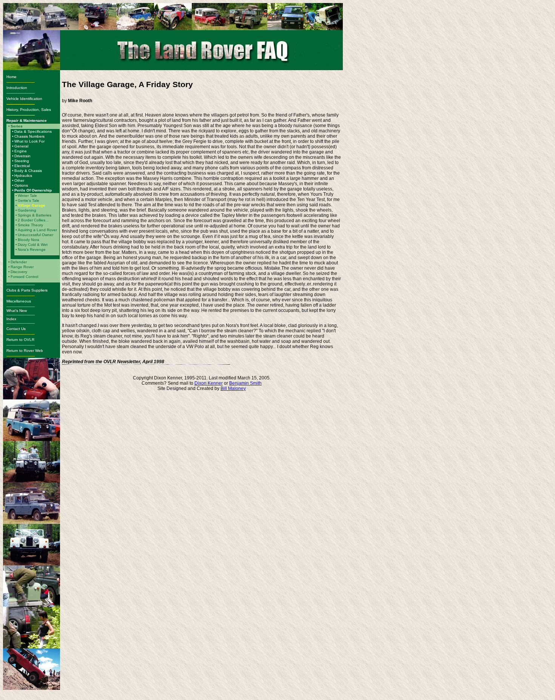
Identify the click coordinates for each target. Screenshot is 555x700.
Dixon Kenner (208, 383)
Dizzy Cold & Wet (33, 245)
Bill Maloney (233, 388)
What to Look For (29, 141)
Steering (21, 161)
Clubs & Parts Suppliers (27, 290)
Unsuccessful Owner (35, 235)
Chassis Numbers (29, 136)
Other (19, 180)
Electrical (22, 166)
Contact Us (16, 329)
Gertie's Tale (28, 200)
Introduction (16, 88)
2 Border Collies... (33, 220)
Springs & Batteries (34, 215)
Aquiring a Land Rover (37, 230)
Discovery (19, 272)
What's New (16, 311)
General (21, 146)
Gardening (27, 210)
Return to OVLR (20, 340)
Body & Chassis (28, 171)
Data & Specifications (33, 131)
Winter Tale (27, 195)
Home (11, 77)
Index (11, 319)
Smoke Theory (30, 225)
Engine (20, 151)
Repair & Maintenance (26, 120)
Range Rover (22, 267)
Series (17, 126)
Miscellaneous (18, 301)
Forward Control (24, 277)
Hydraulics (23, 175)
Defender (19, 262)
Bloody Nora (28, 240)
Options (21, 185)
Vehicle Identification (25, 99)
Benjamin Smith (245, 383)
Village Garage (31, 205)
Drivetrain (22, 156)
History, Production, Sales (29, 109)
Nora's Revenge (32, 249)
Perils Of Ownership (33, 190)
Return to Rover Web (24, 350)
